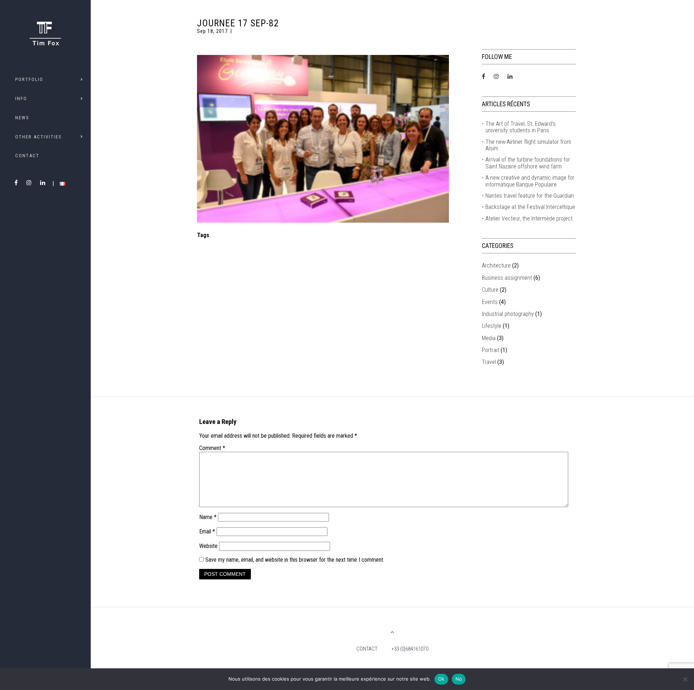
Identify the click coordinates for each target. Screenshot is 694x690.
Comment (212, 448)
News (22, 117)
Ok (441, 679)
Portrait (490, 350)
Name (208, 517)
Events (490, 302)
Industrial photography (508, 313)
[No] (685, 679)
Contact (27, 155)
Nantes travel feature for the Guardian (529, 196)
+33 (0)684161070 (409, 649)
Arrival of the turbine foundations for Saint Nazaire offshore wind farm (527, 163)
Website (208, 546)
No (458, 679)
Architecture (496, 265)
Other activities (38, 137)
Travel (489, 362)
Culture (490, 289)
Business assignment (507, 277)
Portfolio (29, 79)
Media (489, 338)
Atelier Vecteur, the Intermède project (529, 218)
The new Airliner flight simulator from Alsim (528, 145)
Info (21, 98)
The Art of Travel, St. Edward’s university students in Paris (520, 127)
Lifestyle (491, 325)
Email (207, 531)
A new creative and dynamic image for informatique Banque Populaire (529, 181)
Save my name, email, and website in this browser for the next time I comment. (294, 559)
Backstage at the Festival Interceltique (530, 207)
